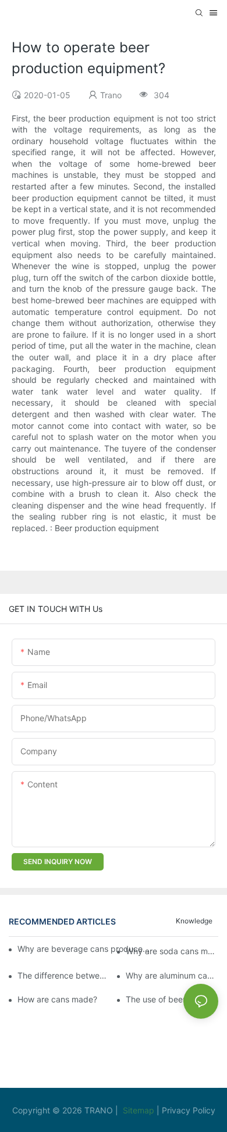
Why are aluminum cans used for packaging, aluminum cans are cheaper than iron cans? (172, 975)
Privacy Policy (188, 1110)
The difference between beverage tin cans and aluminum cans (63, 975)
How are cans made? (57, 999)
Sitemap (140, 1110)
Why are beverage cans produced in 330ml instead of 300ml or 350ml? (83, 949)
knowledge (194, 920)
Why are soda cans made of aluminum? (172, 951)
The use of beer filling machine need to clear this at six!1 (172, 999)
